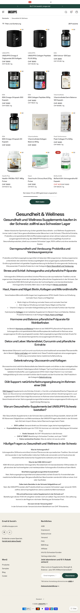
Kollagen (19, 312)
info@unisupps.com (10, 526)
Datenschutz (46, 534)
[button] (17, 6)
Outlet (4, 576)
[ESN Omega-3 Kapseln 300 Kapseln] (14, 80)
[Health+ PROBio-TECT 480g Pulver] (14, 161)
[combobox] (40, 2)
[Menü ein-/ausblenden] (3, 12)
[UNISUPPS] (12, 12)
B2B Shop (44, 545)
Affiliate (44, 549)
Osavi (30, 176)
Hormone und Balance (24, 329)
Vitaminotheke (59, 95)
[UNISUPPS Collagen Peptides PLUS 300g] (40, 38)
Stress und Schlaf (60, 285)
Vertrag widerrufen (48, 556)
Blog (4, 572)
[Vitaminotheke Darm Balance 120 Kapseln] (66, 80)
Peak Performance (60, 136)
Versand (44, 537)
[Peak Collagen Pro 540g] (66, 122)
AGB (42, 526)
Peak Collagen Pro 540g (63, 139)
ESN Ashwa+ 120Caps (62, 56)
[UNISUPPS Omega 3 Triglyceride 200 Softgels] (14, 38)
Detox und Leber (21, 353)
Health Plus (6, 176)
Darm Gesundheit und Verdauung (60, 266)
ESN (55, 53)
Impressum (45, 530)
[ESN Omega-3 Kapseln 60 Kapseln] (14, 122)
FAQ (42, 541)
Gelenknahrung (45, 377)
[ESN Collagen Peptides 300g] (40, 80)
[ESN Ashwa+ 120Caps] (66, 38)
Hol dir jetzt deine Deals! (11, 541)
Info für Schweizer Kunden (51, 552)
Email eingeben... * (50, 575)
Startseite (5, 18)
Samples (5, 568)
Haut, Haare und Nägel (54, 315)
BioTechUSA (58, 176)
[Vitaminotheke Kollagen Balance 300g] (40, 122)
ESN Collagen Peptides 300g (39, 97)
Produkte (5, 565)
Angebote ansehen (46, 6)
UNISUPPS (5, 53)
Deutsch (39, 599)
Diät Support (8, 391)
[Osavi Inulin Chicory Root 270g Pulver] (40, 161)
